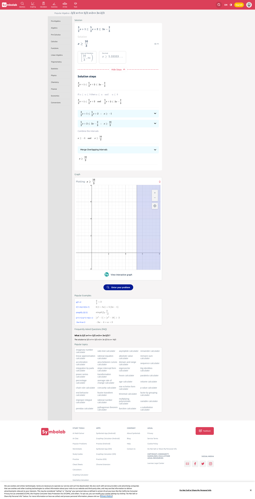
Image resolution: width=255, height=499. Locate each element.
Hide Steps (116, 69)
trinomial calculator (128, 394)
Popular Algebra (61, 13)
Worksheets (77, 449)
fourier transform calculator (105, 394)
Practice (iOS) (101, 459)
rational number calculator (104, 401)
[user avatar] (249, 5)
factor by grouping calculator (148, 394)
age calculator (125, 382)
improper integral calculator (84, 401)
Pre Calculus (56, 35)
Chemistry (55, 82)
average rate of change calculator (105, 381)
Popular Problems (80, 444)
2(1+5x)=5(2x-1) (83, 307)
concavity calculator (106, 388)
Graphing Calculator (80, 475)
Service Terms (152, 438)
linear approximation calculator (85, 357)
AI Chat (75, 438)
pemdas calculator (84, 408)
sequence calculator (149, 363)
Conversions (56, 102)
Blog (129, 438)
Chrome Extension (103, 464)
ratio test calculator (106, 351)
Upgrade (239, 5)
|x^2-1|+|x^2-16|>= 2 (84, 318)
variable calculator (149, 401)
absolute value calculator (126, 357)
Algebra (54, 28)
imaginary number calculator (84, 351)
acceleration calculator (82, 363)
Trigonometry (56, 62)
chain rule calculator (85, 388)
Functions (54, 48)
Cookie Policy (152, 444)
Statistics (54, 68)
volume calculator (148, 382)
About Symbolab (133, 433)
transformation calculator (104, 375)
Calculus (54, 41)
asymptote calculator (128, 351)
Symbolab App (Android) (106, 433)
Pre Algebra (55, 21)
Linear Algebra (57, 55)
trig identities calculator (146, 369)
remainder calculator (150, 351)
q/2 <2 (78, 302)
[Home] (53, 432)
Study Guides (78, 454)
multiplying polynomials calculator (124, 401)
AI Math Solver (78, 433)
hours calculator (126, 375)
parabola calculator (149, 375)
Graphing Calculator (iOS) (106, 454)
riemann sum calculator (146, 357)
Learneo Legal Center (155, 463)
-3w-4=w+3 (80, 322)
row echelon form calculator (127, 387)
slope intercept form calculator (106, 369)
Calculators (77, 470)
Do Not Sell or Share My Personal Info (162, 449)
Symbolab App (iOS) (104, 449)
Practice (76, 459)
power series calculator (82, 375)
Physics (54, 75)
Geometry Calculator (81, 480)
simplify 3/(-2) (82, 312)
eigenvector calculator (124, 369)
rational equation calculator (105, 357)
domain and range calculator (127, 363)
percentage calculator (81, 381)
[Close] (251, 490)
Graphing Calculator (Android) (108, 438)
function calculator (127, 408)
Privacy (150, 433)
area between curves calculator (107, 363)
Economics (55, 96)
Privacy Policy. (106, 496)
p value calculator (148, 388)
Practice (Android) (103, 444)
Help (129, 444)
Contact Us (131, 449)
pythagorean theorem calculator (107, 408)
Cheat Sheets (78, 464)
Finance (54, 89)
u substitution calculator (146, 408)
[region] (127, 490)
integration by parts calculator (85, 369)
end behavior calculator (82, 394)
